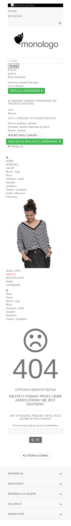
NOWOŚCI (12, 164)
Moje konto (15, 483)
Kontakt (12, 11)
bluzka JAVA (13, 270)
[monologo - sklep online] (35, 41)
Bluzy (9, 175)
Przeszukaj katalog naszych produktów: (35, 425)
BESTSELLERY (15, 277)
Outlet (9, 281)
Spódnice (11, 186)
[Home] (7, 157)
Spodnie (10, 182)
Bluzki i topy (13, 171)
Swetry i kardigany (16, 189)
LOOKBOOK (13, 285)
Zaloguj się (16, 146)
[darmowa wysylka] (35, 5)
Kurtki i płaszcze (15, 193)
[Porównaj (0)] (60, 24)
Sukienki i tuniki (15, 178)
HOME (10, 161)
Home (9, 297)
